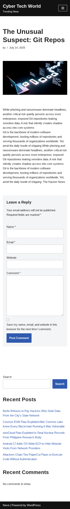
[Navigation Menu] (62, 8)
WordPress (34, 505)
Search (7, 376)
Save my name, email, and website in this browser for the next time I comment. (32, 327)
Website (11, 257)
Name (11, 226)
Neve (6, 505)
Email (11, 242)
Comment (14, 273)
